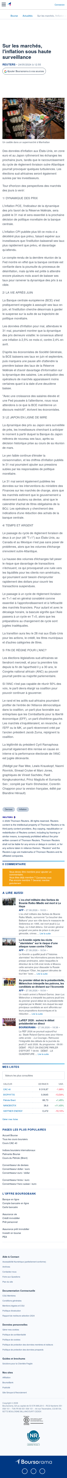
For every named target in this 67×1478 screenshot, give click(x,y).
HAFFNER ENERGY (13, 1110)
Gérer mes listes (10, 1119)
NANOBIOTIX (9, 1105)
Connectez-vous (44, 877)
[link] (24, 1261)
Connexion (60, 4)
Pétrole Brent (9, 1100)
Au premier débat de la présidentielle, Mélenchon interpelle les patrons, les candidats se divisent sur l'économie (42, 983)
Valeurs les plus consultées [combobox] (19, 1075)
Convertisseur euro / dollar (16, 1172)
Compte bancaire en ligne (15, 1203)
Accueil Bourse (10, 1135)
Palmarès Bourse (11, 1154)
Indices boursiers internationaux (18, 1150)
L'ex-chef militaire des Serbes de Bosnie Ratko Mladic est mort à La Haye (40, 903)
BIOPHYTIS (9, 1094)
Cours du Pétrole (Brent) (15, 1158)
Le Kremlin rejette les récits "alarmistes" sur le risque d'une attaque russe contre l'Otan (38, 943)
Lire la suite (45, 933)
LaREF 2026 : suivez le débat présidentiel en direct (36, 1021)
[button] (3, 4)
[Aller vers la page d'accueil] (9, 4)
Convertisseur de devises (15, 1165)
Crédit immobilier (11, 1218)
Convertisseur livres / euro (15, 1179)
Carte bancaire (10, 1207)
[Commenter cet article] (11, 92)
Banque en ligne (10, 1199)
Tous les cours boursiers (15, 1139)
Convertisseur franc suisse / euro (19, 1183)
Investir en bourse (11, 1233)
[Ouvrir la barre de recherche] (46, 4)
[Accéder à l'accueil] (4, 15)
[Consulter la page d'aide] (50, 4)
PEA (4, 1236)
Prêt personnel (10, 1222)
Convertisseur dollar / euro (16, 1169)
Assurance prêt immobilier (15, 1229)
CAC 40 (7, 1089)
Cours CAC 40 (9, 1143)
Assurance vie (9, 1214)
